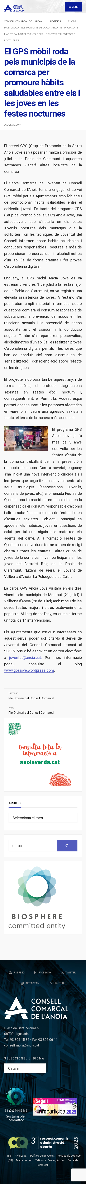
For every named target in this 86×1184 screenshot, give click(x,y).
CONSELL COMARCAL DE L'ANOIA (23, 21)
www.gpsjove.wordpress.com (29, 670)
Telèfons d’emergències (49, 1160)
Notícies (55, 21)
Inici (9, 1155)
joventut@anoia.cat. (25, 657)
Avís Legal (21, 1155)
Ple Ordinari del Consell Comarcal (31, 696)
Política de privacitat (42, 1155)
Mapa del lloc (24, 1160)
